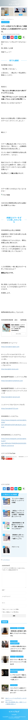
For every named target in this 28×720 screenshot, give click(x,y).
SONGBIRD (14, 714)
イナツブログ (14, 4)
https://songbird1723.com (9, 408)
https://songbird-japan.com (10, 346)
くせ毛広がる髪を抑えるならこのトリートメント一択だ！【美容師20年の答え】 (18, 649)
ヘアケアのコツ (6, 559)
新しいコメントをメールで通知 (11, 609)
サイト (3, 602)
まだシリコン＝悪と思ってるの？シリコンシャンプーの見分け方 (18, 662)
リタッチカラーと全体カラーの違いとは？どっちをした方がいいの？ (18, 690)
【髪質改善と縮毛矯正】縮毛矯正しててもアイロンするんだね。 (18, 633)
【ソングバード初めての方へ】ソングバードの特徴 (18, 500)
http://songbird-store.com (9, 369)
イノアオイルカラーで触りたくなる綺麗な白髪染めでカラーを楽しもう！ (18, 677)
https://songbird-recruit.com (10, 397)
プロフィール (15, 547)
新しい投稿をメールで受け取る (11, 612)
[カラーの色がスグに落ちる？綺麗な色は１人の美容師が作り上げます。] (16, 37)
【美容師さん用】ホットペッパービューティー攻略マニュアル (18, 536)
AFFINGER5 (16, 717)
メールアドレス (6, 596)
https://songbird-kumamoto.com (12, 380)
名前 (3, 590)
